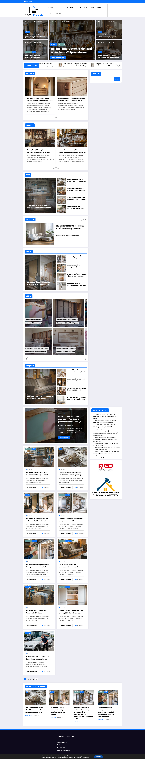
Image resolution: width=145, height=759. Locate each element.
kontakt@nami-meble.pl (63, 752)
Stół (92, 7)
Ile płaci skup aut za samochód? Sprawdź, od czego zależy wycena (37, 660)
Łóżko (86, 7)
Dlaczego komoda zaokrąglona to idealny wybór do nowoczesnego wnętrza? (71, 99)
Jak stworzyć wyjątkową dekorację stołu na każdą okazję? (76, 200)
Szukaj (96, 74)
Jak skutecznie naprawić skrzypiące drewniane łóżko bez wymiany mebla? (25, 353)
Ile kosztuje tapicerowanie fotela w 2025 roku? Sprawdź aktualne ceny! (76, 391)
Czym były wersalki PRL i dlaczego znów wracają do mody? (40, 399)
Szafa (79, 7)
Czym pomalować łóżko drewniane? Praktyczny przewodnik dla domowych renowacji (70, 421)
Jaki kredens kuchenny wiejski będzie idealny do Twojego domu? (71, 51)
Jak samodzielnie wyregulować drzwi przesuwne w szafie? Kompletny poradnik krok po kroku (94, 65)
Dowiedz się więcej (58, 57)
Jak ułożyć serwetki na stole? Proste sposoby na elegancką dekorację (76, 182)
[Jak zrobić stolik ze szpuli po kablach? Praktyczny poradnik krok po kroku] (39, 459)
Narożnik (70, 7)
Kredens (61, 7)
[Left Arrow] (116, 65)
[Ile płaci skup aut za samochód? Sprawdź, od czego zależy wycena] (39, 643)
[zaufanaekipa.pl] (105, 488)
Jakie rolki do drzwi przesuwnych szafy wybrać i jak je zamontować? (77, 286)
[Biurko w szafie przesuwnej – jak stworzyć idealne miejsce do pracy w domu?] (72, 597)
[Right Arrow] (119, 65)
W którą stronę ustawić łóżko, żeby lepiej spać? (107, 36)
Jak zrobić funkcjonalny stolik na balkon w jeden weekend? (75, 191)
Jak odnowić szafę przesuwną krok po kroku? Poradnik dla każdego (35, 36)
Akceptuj (98, 756)
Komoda (51, 7)
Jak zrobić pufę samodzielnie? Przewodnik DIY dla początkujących (37, 614)
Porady (50, 13)
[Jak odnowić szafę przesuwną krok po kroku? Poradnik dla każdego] (39, 505)
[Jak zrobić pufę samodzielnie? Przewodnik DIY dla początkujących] (39, 597)
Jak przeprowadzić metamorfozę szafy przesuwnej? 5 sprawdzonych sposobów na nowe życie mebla (35, 56)
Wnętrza (100, 7)
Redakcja (28, 22)
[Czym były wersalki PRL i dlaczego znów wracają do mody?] (72, 551)
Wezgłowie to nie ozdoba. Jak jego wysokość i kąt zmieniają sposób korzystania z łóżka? (76, 400)
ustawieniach (86, 757)
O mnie (59, 13)
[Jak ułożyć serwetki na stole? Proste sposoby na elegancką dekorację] (72, 459)
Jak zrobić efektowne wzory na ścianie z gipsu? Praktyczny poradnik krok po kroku (76, 373)
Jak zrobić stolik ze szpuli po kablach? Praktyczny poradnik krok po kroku (39, 208)
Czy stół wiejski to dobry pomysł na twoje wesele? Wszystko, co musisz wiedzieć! (76, 209)
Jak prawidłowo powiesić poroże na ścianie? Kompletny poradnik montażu (76, 382)
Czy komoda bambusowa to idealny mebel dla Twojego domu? (40, 99)
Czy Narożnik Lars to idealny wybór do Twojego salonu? (68, 229)
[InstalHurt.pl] (105, 469)
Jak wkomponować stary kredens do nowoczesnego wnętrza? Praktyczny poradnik (71, 151)
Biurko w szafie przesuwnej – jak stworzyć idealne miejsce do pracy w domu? (76, 277)
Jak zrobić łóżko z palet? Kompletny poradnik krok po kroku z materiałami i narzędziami (108, 56)
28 (33, 681)
